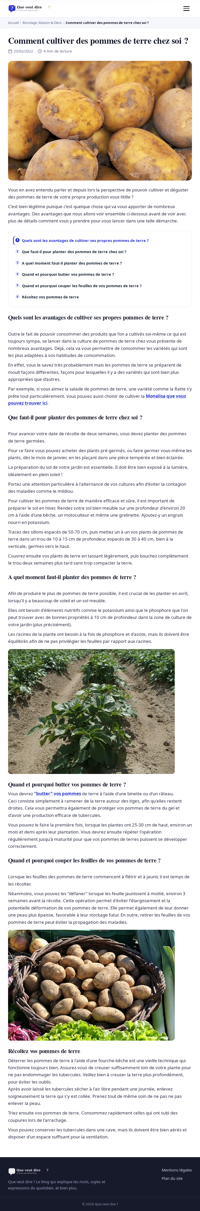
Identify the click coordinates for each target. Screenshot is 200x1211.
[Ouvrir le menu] (186, 8)
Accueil (13, 22)
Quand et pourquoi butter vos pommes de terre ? (68, 274)
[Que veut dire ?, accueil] (31, 8)
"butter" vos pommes (57, 794)
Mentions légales (177, 1169)
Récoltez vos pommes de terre (50, 296)
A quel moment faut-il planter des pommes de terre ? (72, 263)
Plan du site (172, 1178)
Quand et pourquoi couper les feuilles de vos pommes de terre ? (82, 285)
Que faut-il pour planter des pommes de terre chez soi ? (74, 251)
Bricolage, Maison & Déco (42, 22)
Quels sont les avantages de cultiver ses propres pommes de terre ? (85, 240)
